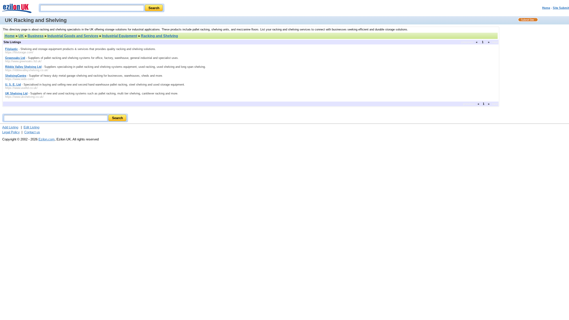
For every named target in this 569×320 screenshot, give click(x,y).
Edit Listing (31, 127)
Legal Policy (11, 132)
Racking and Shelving (159, 36)
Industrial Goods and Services (72, 36)
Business (36, 36)
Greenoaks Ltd (15, 58)
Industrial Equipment (119, 36)
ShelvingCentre (15, 75)
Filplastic (11, 49)
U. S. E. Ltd (13, 84)
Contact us (32, 132)
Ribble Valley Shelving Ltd (23, 66)
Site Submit (561, 8)
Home (546, 8)
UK (21, 36)
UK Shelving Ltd (16, 93)
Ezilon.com (46, 139)
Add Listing (10, 127)
